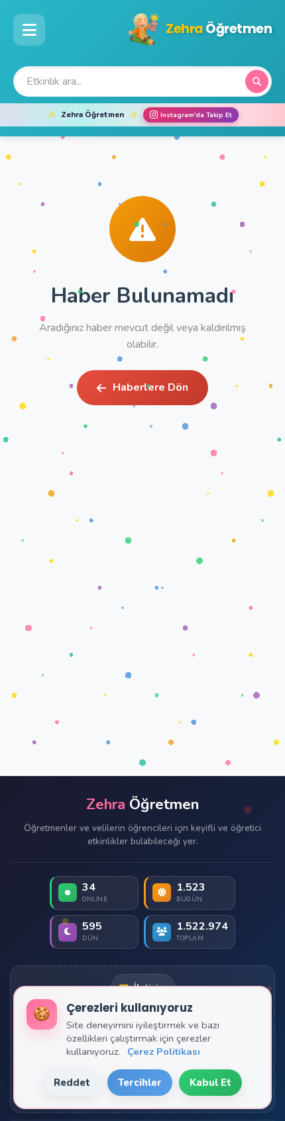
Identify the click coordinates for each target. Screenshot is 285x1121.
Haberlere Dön (150, 387)
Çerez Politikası (163, 1051)
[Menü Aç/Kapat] (29, 30)
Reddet (72, 1082)
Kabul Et (210, 1082)
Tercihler (140, 1082)
